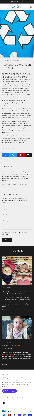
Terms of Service (23, 200)
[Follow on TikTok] (22, 397)
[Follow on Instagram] (13, 397)
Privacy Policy (12, 200)
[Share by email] (28, 155)
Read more (5, 310)
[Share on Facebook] (5, 155)
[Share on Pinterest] (21, 155)
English (26, 403)
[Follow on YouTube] (18, 397)
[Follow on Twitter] (8, 397)
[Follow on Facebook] (3, 397)
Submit (7, 240)
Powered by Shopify (21, 407)
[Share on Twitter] (13, 155)
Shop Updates (17, 60)
